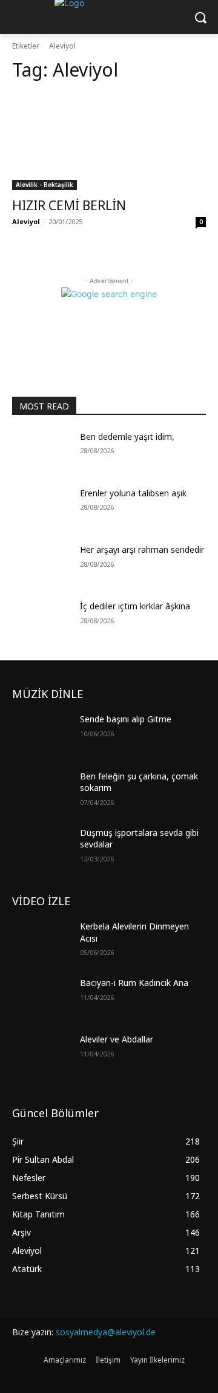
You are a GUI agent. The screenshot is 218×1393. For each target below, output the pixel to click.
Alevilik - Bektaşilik (44, 184)
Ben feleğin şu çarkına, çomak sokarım (139, 782)
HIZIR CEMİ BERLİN (69, 205)
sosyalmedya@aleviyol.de (106, 1332)
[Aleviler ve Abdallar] (41, 1053)
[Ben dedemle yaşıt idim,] (41, 451)
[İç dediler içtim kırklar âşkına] (41, 620)
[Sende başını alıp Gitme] (41, 733)
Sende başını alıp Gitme (125, 719)
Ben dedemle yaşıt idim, (127, 436)
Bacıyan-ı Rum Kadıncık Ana (134, 982)
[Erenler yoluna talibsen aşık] (41, 507)
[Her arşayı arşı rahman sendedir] (41, 564)
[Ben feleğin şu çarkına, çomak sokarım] (41, 790)
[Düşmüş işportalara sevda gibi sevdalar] (41, 847)
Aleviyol (26, 221)
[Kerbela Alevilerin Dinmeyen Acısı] (41, 940)
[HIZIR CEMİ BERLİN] (109, 141)
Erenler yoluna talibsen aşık (133, 493)
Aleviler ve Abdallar (116, 1039)
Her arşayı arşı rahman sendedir (142, 549)
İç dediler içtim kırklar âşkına (135, 606)
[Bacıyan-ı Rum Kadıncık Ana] (41, 997)
